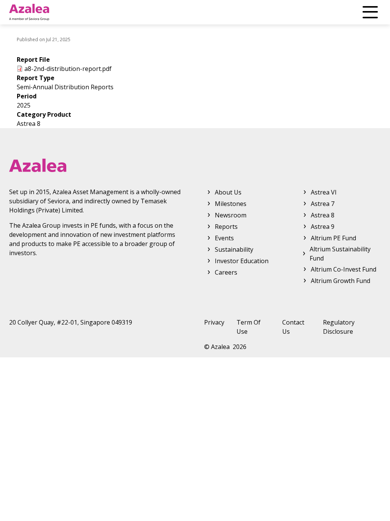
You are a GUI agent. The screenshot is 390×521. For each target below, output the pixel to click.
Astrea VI (324, 192)
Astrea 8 (28, 123)
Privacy (214, 322)
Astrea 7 (322, 203)
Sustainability (234, 249)
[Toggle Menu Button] (370, 12)
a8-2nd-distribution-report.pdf (68, 68)
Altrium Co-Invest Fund (343, 269)
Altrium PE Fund (333, 238)
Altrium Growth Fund (340, 281)
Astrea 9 (322, 226)
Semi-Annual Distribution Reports (65, 87)
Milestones (230, 203)
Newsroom (230, 215)
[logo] (195, 165)
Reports (226, 226)
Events (224, 238)
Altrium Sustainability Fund (340, 253)
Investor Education (242, 261)
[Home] (29, 12)
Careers (226, 272)
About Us (228, 192)
